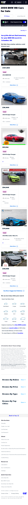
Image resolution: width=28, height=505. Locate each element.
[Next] (25, 258)
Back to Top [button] (13, 416)
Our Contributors (5, 468)
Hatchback (6, 306)
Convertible (23, 306)
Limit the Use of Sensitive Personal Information (13, 454)
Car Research (4, 432)
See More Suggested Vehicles (12, 291)
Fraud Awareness (5, 445)
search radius (13, 328)
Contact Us (4, 442)
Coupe (14, 306)
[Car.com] (3, 2)
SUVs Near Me (4, 478)
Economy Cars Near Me (7, 484)
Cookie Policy (5, 457)
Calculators (4, 464)
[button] (12, 2)
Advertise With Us (5, 451)
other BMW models (20, 325)
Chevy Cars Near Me (6, 487)
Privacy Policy (15, 493)
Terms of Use (4, 493)
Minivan (14, 321)
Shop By (3, 423)
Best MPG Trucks (5, 481)
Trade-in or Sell (5, 426)
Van (23, 321)
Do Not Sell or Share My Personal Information (13, 448)
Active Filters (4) (21, 16)
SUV (14, 314)
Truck (6, 321)
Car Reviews (4, 429)
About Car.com (5, 439)
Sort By (23, 30)
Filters (8, 16)
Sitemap (3, 471)
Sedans (6, 314)
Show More (13, 85)
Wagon (22, 314)
